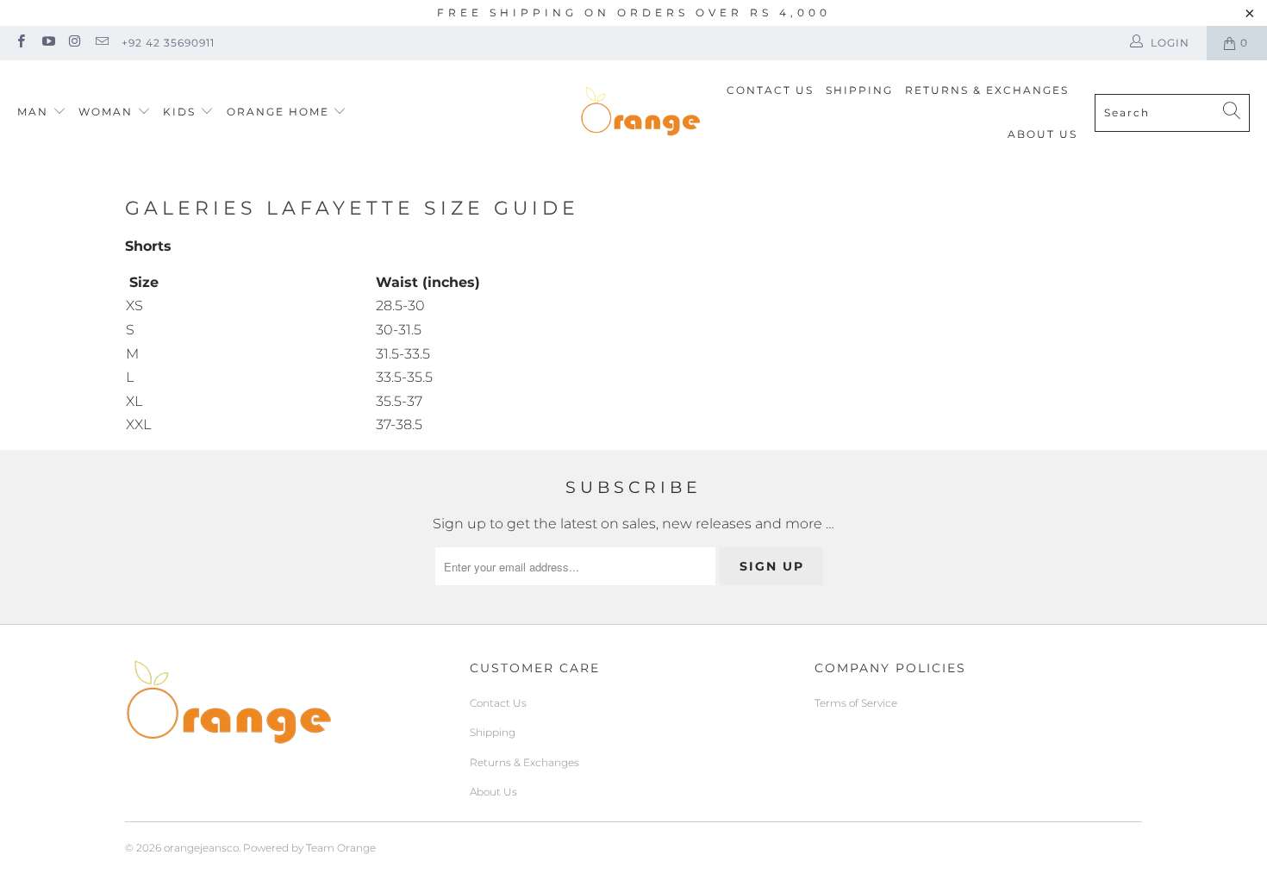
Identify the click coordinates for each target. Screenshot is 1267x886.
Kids (181, 111)
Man (32, 111)
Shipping (859, 90)
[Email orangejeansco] (101, 42)
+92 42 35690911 (168, 42)
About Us (1042, 134)
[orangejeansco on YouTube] (47, 42)
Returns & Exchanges (987, 90)
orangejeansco (201, 847)
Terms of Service (855, 702)
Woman (107, 111)
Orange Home (278, 111)
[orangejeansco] (640, 112)
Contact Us (770, 90)
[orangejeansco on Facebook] (20, 42)
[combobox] (1172, 113)
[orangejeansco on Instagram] (74, 42)
